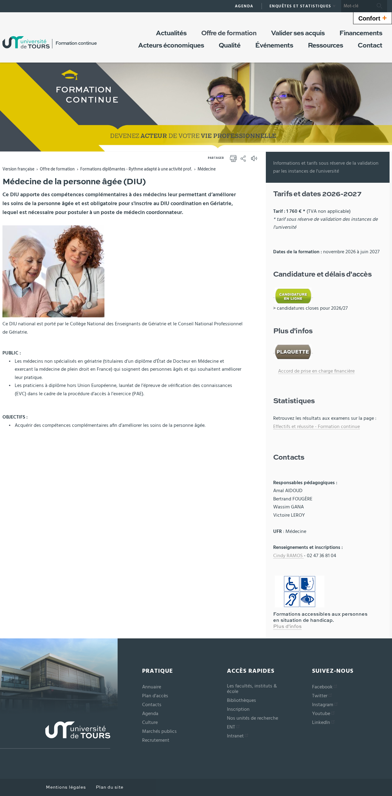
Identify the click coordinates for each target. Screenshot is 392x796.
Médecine (207, 169)
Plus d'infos (287, 626)
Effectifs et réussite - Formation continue (316, 426)
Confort (372, 17)
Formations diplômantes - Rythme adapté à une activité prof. (136, 169)
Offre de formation (57, 169)
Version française (18, 169)
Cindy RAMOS (288, 555)
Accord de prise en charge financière (316, 371)
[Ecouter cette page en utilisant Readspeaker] (254, 160)
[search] (356, 6)
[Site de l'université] (55, 735)
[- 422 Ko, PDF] (293, 351)
